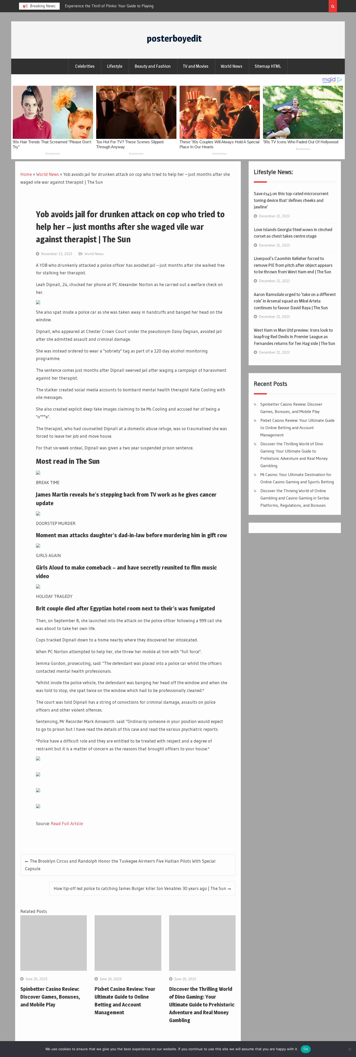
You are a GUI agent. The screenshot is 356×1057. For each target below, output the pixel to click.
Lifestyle (114, 66)
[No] (349, 1049)
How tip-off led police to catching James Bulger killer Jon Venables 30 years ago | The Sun (140, 888)
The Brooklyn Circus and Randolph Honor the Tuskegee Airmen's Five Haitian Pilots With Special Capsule (120, 864)
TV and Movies (195, 66)
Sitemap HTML (268, 66)
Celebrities (85, 66)
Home (26, 174)
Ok (305, 1049)
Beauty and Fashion (152, 66)
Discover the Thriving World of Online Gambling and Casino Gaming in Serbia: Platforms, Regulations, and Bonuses (294, 498)
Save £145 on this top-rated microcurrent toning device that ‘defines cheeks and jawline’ (291, 200)
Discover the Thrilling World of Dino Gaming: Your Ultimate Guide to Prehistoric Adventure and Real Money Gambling (202, 1004)
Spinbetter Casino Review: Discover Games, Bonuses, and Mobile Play (50, 997)
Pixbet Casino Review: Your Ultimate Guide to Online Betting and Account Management (297, 427)
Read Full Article (67, 823)
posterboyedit (174, 38)
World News (231, 66)
